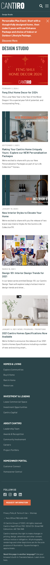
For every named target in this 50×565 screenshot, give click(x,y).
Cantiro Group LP (13, 523)
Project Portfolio (11, 450)
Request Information (17, 502)
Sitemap (33, 513)
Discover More (10, 40)
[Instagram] (10, 494)
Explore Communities (13, 369)
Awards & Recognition (13, 434)
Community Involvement (14, 439)
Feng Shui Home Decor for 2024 (20, 92)
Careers (7, 444)
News (20, 329)
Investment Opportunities (15, 407)
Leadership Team (11, 428)
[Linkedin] (20, 494)
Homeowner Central (12, 471)
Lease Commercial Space (15, 401)
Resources (8, 385)
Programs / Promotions (35, 329)
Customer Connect (12, 466)
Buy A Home (9, 374)
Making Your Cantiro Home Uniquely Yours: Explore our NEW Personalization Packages (24, 153)
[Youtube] (15, 494)
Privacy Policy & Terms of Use (15, 513)
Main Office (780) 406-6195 (17, 518)
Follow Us (9, 489)
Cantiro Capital (10, 412)
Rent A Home (9, 380)
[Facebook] (5, 494)
